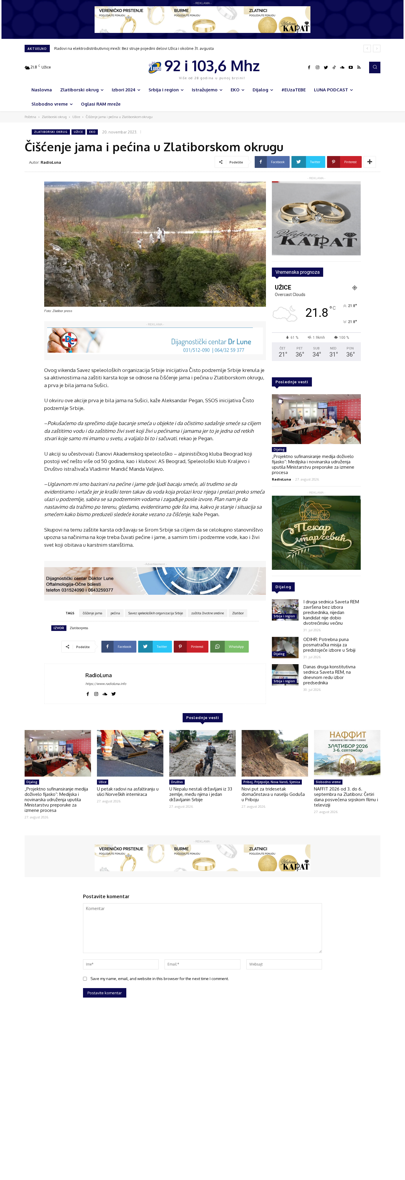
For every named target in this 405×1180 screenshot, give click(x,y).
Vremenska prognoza (297, 272)
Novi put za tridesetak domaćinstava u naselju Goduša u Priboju (273, 794)
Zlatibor (238, 613)
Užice (76, 117)
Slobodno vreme (328, 782)
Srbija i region (284, 616)
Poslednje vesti (291, 381)
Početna (30, 117)
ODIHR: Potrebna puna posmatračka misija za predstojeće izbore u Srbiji (329, 645)
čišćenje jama (92, 613)
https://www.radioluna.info (105, 684)
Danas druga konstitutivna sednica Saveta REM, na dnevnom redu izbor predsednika (329, 675)
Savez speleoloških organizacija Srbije (155, 613)
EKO (92, 131)
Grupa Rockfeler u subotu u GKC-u (85, 48)
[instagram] (96, 693)
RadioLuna (51, 162)
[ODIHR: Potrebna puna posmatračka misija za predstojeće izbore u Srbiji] (285, 647)
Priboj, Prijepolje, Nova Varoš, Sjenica (271, 782)
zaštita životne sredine (207, 613)
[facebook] (87, 693)
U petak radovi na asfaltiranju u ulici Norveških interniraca (128, 791)
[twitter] (113, 693)
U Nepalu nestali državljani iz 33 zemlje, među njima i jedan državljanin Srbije (200, 794)
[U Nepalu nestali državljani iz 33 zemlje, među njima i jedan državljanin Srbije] (202, 753)
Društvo (177, 782)
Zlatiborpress (79, 628)
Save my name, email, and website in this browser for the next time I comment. (159, 978)
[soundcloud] (105, 693)
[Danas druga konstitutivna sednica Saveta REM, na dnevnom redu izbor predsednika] (285, 675)
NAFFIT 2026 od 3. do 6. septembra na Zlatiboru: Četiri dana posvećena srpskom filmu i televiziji (346, 797)
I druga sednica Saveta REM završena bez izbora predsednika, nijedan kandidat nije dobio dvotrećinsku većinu (331, 612)
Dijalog (279, 449)
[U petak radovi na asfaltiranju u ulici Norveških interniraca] (130, 753)
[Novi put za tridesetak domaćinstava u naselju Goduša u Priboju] (275, 753)
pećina (115, 613)
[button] (374, 67)
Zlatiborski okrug (54, 117)
